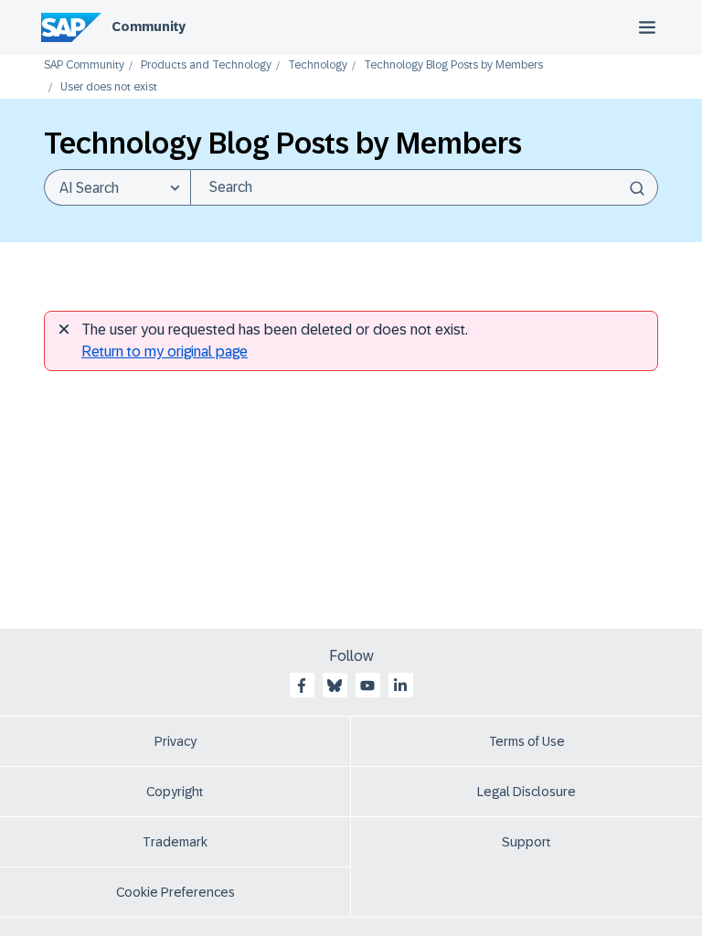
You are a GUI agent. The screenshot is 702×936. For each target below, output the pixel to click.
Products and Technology (206, 65)
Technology (317, 65)
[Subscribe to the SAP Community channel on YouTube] (367, 685)
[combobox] (424, 187)
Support (526, 842)
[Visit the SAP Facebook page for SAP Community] (301, 685)
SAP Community (84, 65)
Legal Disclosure (526, 791)
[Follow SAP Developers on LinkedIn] (400, 685)
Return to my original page (164, 351)
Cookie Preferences (175, 892)
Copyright (175, 791)
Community (149, 26)
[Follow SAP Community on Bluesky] (334, 685)
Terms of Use (527, 741)
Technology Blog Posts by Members (453, 65)
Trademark (175, 842)
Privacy (175, 741)
